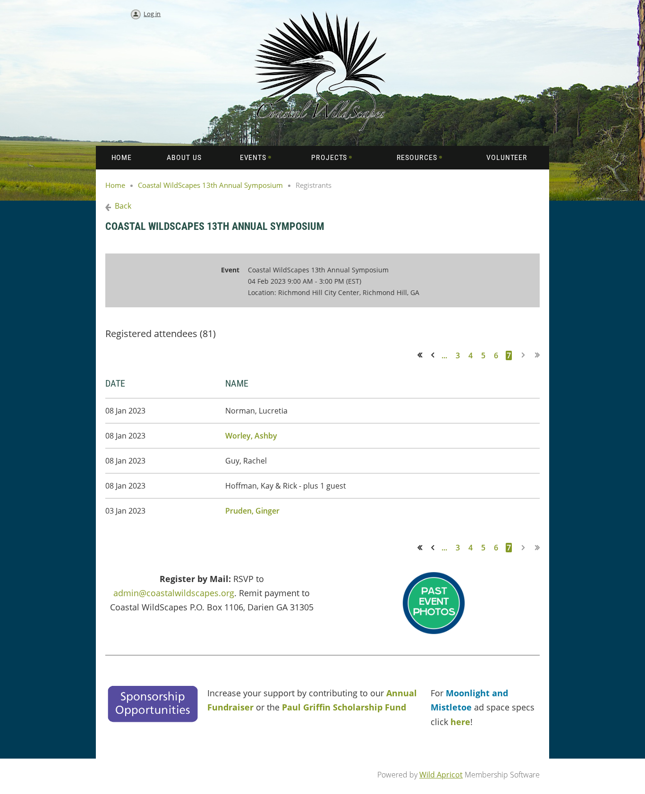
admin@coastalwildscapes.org (173, 593)
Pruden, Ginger (252, 511)
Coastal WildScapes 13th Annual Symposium (210, 185)
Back (123, 206)
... (444, 355)
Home (115, 185)
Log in (152, 13)
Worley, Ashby (251, 436)
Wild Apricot (441, 774)
